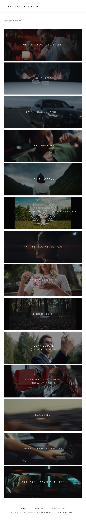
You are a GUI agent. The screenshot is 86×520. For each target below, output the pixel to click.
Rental (24, 509)
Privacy (39, 509)
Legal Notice (57, 509)
